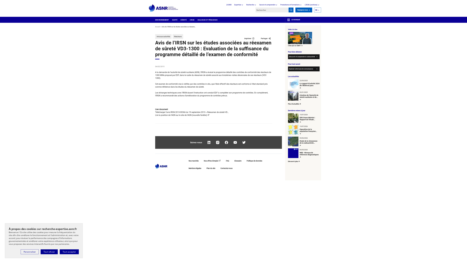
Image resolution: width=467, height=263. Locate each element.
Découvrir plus (293, 161)
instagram (218, 142)
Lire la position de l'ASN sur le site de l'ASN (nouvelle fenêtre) (181, 115)
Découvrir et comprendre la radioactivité (302, 57)
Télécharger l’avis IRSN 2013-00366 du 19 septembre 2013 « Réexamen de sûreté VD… (192, 112)
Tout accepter (69, 251)
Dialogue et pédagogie (208, 20)
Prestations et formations (290, 5)
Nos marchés (194, 161)
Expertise (237, 5)
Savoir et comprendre (267, 5)
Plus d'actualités (293, 104)
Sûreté (183, 20)
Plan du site (211, 168)
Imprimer (247, 38)
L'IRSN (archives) (311, 5)
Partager (264, 38)
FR (316, 10)
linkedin (209, 142)
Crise (192, 20)
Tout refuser (49, 251)
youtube (235, 142)
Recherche (250, 5)
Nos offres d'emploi (211, 161)
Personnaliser (30, 251)
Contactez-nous (226, 168)
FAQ (227, 161)
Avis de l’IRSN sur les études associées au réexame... (179, 27)
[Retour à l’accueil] (161, 165)
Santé (174, 20)
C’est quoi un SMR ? (294, 46)
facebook (226, 142)
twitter (244, 142)
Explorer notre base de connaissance (301, 69)
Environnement (162, 20)
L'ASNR (229, 5)
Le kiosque (295, 20)
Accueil (157, 27)
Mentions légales (195, 168)
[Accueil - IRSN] (163, 8)
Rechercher (291, 10)
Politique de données (254, 161)
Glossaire (237, 161)
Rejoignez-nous (302, 10)
